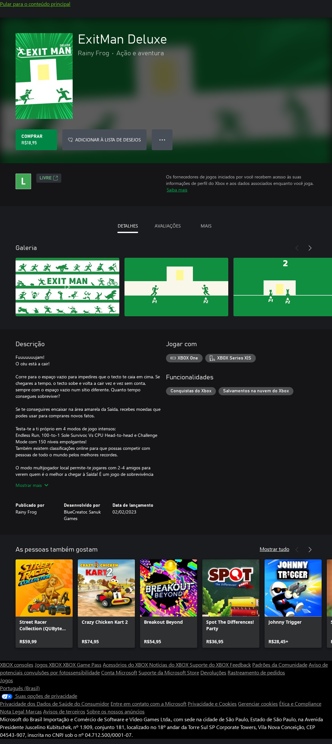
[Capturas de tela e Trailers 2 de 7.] (176, 287)
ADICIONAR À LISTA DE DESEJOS (108, 140)
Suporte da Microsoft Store (168, 672)
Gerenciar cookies (258, 703)
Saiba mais (177, 190)
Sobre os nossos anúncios (116, 711)
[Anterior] (296, 248)
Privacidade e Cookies (212, 703)
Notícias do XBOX (169, 664)
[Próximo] (309, 248)
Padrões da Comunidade (279, 664)
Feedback (240, 664)
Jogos (6, 680)
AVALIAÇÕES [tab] (168, 226)
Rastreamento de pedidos (256, 672)
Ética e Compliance (300, 703)
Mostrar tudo (274, 548)
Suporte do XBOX (210, 664)
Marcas (34, 711)
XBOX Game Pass (82, 664)
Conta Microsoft (119, 672)
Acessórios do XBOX (126, 664)
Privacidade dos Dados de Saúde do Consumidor (54, 703)
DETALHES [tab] (128, 226)
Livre (46, 178)
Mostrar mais (29, 485)
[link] (44, 603)
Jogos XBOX (49, 664)
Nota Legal (13, 711)
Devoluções (213, 672)
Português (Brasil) (20, 688)
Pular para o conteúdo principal (35, 3)
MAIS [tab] (206, 226)
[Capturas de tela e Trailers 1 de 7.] (67, 287)
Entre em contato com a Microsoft (148, 703)
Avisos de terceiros (64, 711)
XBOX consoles (16, 664)
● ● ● (162, 139)
